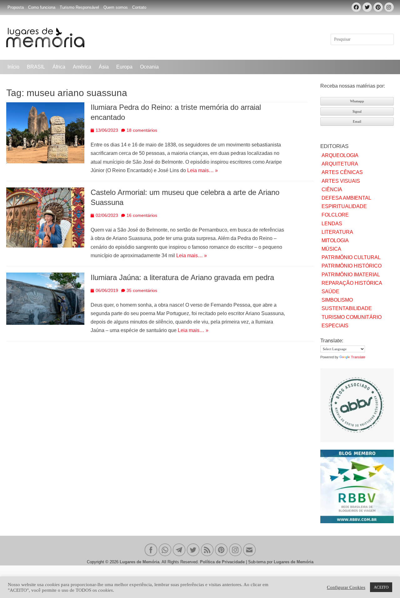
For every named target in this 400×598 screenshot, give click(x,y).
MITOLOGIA (335, 240)
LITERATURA (337, 232)
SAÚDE (330, 291)
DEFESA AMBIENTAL (346, 198)
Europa (124, 66)
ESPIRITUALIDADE (344, 206)
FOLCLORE (335, 214)
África (58, 66)
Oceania (149, 66)
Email (357, 121)
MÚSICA (331, 249)
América (82, 66)
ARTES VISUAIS (341, 181)
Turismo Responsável (79, 7)
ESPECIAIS (335, 325)
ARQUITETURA (340, 163)
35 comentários (142, 290)
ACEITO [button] (381, 587)
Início (13, 66)
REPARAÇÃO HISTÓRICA (352, 283)
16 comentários (142, 215)
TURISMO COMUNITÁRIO (352, 317)
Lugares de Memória (139, 562)
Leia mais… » (202, 170)
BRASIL (36, 66)
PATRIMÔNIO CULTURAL (351, 257)
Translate (358, 357)
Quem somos (115, 7)
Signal (357, 111)
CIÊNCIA (332, 189)
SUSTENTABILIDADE (347, 308)
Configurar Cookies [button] (346, 587)
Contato (139, 7)
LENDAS (332, 223)
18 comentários (142, 130)
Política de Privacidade (222, 562)
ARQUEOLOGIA (340, 155)
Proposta (16, 7)
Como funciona (41, 7)
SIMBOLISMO (337, 300)
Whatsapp (357, 101)
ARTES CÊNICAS (342, 172)
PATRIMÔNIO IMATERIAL (351, 274)
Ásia (104, 66)
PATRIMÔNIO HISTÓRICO (352, 265)
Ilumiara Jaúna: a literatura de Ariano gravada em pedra (182, 277)
